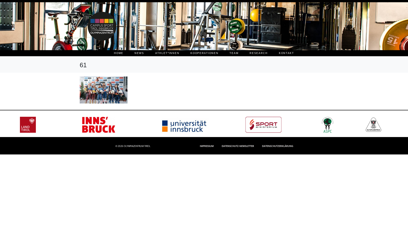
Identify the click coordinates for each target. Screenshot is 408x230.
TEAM (233, 53)
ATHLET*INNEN (167, 53)
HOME (118, 53)
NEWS (139, 53)
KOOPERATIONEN (204, 53)
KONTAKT (286, 53)
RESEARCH (259, 53)
